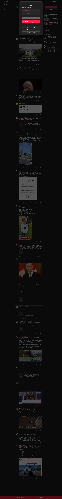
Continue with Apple (31, 29)
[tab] (26, 10)
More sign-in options (31, 32)
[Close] (21, 3)
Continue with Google (31, 27)
